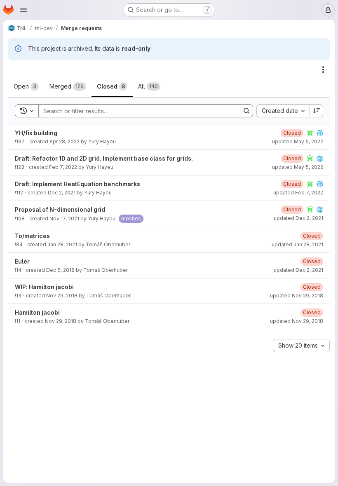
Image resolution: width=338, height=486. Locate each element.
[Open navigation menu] (23, 9)
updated (297, 141)
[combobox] (283, 110)
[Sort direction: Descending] (316, 110)
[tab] (26, 86)
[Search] (246, 110)
